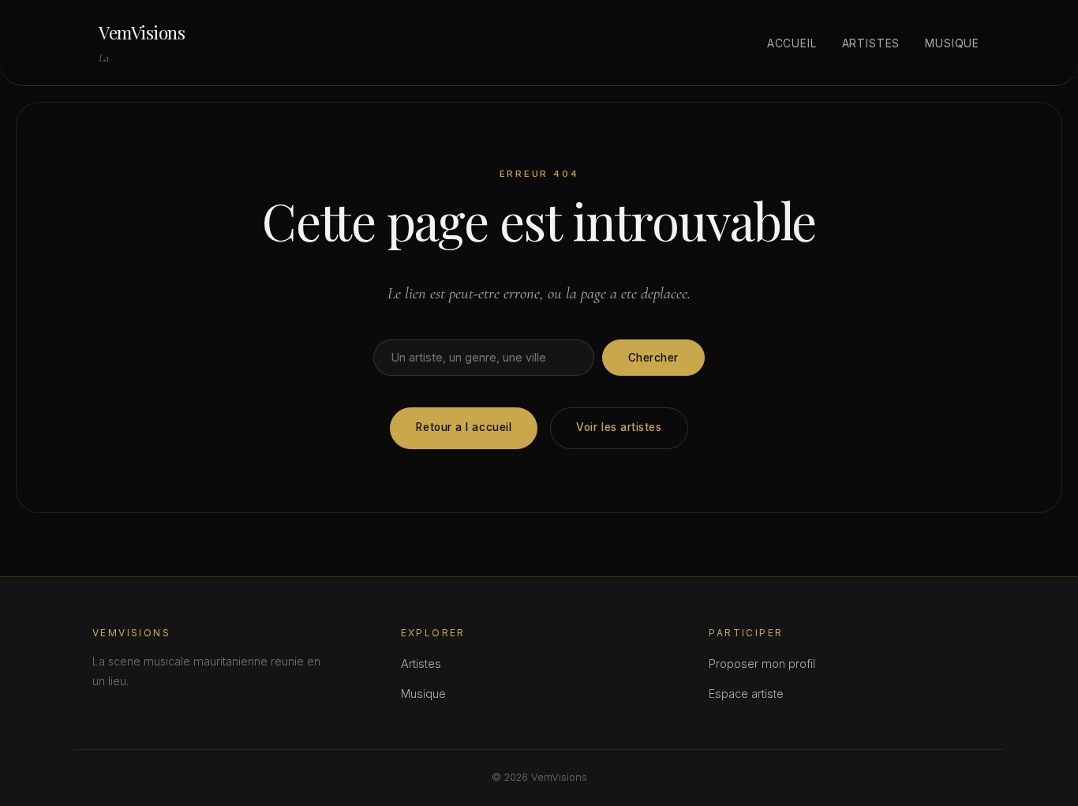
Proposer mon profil (762, 663)
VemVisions (142, 32)
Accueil (792, 43)
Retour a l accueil (463, 427)
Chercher (653, 357)
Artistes (871, 43)
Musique (952, 43)
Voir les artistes (618, 427)
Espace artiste (746, 693)
